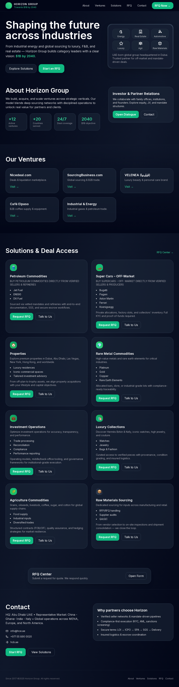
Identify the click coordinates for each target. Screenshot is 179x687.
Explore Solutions (21, 68)
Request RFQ (21, 316)
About (86, 5)
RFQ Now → (163, 5)
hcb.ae (14, 642)
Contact (141, 5)
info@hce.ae (17, 630)
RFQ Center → (165, 252)
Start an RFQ (51, 68)
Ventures (100, 5)
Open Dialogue (126, 114)
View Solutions (41, 652)
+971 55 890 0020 (21, 636)
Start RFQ (15, 652)
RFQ (129, 5)
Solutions (116, 5)
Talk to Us (45, 316)
